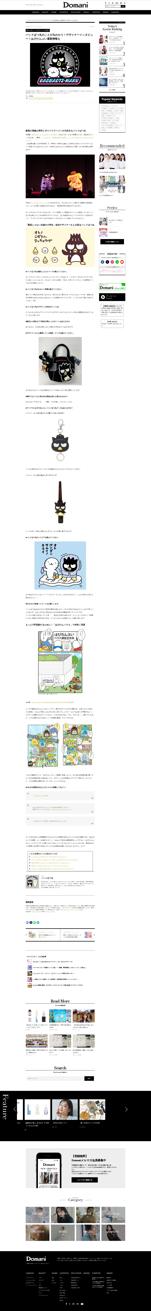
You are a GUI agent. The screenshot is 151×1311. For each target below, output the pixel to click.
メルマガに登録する (85, 1180)
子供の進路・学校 (75, 1287)
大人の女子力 (112, 108)
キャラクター (47, 20)
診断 (103, 115)
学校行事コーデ (74, 1280)
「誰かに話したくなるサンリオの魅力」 (44, 134)
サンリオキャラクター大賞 (39, 203)
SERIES (105, 12)
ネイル (40, 1292)
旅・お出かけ (63, 1290)
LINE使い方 (113, 122)
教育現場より (74, 1282)
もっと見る (112, 89)
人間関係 (104, 108)
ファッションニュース (31, 1285)
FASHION (35, 12)
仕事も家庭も (105, 113)
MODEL (86, 12)
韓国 (118, 118)
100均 (116, 110)
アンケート (111, 296)
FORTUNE (96, 12)
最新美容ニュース (43, 1287)
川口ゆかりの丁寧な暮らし (108, 118)
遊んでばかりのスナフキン (71, 909)
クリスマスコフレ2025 (44, 1290)
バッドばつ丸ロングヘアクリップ (45, 475)
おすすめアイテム (30, 1282)
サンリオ (32, 98)
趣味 (122, 110)
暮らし (61, 1277)
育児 (103, 110)
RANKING (115, 12)
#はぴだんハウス (66, 809)
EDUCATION (75, 12)
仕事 (53, 1280)
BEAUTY (45, 12)
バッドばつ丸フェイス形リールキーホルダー (48, 413)
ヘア (40, 1282)
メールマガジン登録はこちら (112, 267)
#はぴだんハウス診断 (41, 795)
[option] (30, 1115)
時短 (103, 127)
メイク (40, 1277)
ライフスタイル (33, 20)
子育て (61, 1287)
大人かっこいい (118, 125)
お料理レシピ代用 (106, 120)
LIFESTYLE (63, 12)
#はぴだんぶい (55, 809)
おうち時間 (120, 108)
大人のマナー (115, 105)
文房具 (103, 130)
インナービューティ (43, 1295)
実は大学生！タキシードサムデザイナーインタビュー (50, 863)
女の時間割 (109, 127)
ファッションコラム (30, 1280)
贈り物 (61, 1300)
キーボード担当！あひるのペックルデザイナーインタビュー (52, 869)
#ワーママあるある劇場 (107, 125)
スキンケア (41, 1280)
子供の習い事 (74, 1285)
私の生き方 (62, 1295)
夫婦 (112, 113)
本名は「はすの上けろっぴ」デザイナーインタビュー (50, 866)
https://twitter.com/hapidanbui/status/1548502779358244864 (51, 702)
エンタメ (40, 20)
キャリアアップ (119, 113)
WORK (53, 12)
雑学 (53, 1277)
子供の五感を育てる (75, 1277)
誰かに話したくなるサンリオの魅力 (38, 30)
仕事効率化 (109, 110)
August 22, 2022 (62, 821)
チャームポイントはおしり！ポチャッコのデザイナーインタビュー (55, 860)
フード (61, 1280)
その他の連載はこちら (112, 242)
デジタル (54, 1282)
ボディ (40, 1285)
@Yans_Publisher (50, 911)
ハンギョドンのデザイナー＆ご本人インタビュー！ (49, 857)
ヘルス (61, 1285)
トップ (27, 20)
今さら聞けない (105, 105)
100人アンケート (64, 1297)
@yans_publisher (36, 911)
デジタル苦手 (116, 120)
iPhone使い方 (105, 122)
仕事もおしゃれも (111, 115)
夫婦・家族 (62, 1292)
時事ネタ (117, 127)
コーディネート (29, 1277)
